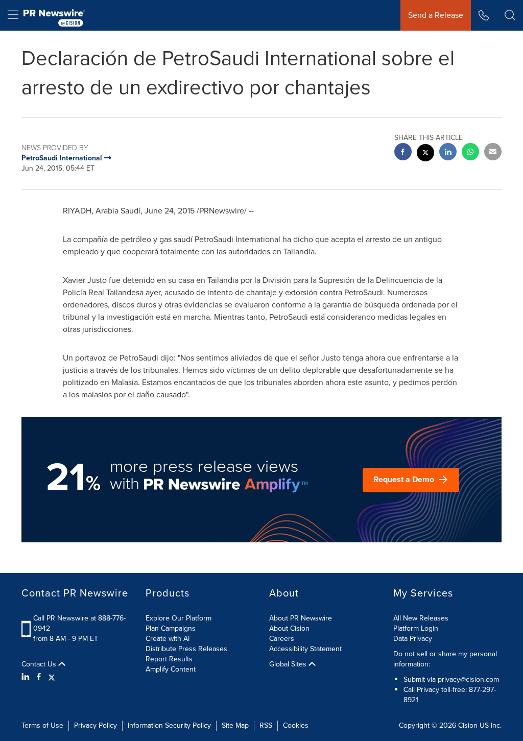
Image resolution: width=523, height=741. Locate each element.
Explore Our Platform (178, 618)
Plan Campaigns (171, 628)
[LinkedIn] (26, 677)
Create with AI (167, 638)
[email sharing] (493, 153)
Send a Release (435, 15)
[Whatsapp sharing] (470, 153)
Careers (281, 638)
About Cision (289, 628)
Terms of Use (42, 725)
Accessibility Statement (305, 648)
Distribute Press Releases (186, 648)
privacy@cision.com (468, 679)
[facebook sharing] (403, 153)
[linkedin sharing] (448, 153)
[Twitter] (51, 677)
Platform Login (415, 628)
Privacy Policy (95, 725)
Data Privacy (412, 638)
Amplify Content (171, 669)
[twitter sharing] (425, 154)
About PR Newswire (300, 618)
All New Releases (420, 618)
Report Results (169, 659)
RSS (265, 725)
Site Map (235, 725)
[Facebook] (38, 677)
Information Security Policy (169, 725)
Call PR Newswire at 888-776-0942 (79, 623)
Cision (468, 725)
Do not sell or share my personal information (445, 659)
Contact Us (39, 664)
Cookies (295, 725)
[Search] (510, 15)
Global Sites (288, 664)
